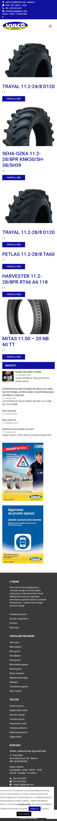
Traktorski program (19, 686)
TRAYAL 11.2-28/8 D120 (28, 232)
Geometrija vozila (18, 723)
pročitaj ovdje (24, 804)
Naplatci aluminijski (19, 678)
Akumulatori (15, 647)
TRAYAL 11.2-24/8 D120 (28, 86)
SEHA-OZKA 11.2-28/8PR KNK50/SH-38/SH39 (23, 159)
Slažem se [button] (34, 809)
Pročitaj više (14, 99)
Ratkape (14, 682)
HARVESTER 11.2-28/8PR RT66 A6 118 (25, 279)
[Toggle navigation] (50, 26)
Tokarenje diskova (18, 728)
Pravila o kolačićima (19, 618)
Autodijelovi (15, 655)
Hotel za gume (17, 706)
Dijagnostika (15, 737)
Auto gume (15, 651)
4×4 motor (14, 642)
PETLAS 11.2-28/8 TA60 (28, 254)
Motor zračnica (17, 673)
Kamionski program (19, 664)
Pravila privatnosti (18, 614)
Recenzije (14, 627)
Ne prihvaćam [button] (23, 814)
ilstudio (33, 818)
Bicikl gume (15, 660)
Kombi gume (16, 669)
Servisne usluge (17, 714)
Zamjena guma (17, 719)
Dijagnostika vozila (18, 710)
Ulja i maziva (16, 691)
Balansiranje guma (19, 732)
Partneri (13, 623)
